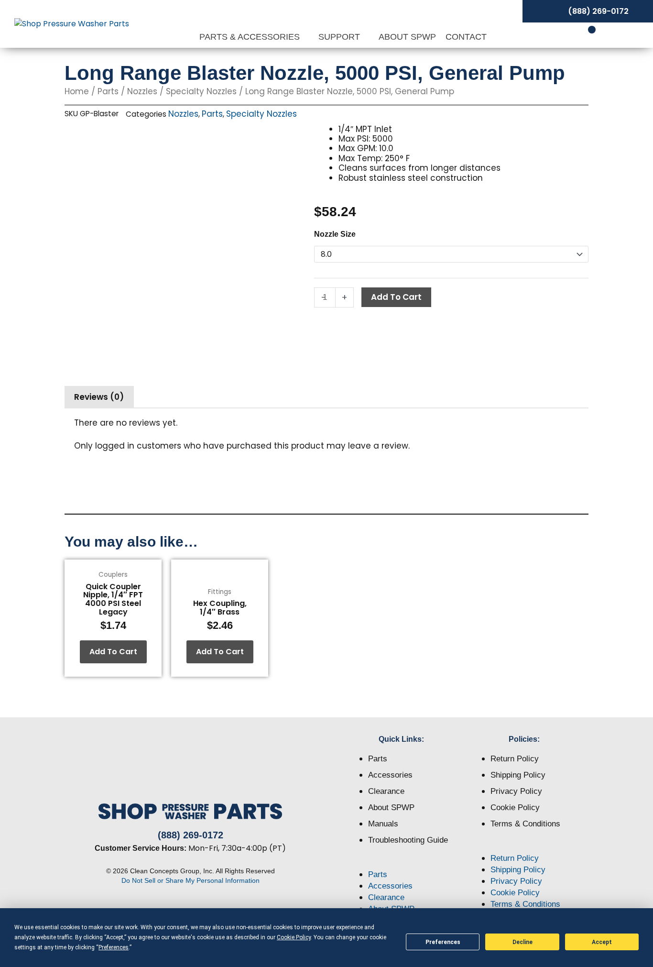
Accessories (390, 775)
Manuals (383, 823)
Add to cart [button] (113, 651)
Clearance (386, 791)
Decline (522, 942)
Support (340, 37)
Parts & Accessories (250, 37)
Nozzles (142, 91)
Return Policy (514, 758)
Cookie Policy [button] (294, 937)
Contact (466, 37)
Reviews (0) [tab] (99, 397)
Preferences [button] (113, 947)
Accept (602, 942)
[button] (401, 863)
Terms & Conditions (525, 823)
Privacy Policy (516, 791)
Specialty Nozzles (201, 91)
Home (77, 91)
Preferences (442, 942)
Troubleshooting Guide (408, 840)
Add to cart (396, 297)
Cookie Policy (515, 807)
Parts (108, 91)
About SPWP (407, 37)
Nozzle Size (335, 234)
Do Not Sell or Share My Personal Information (190, 880)
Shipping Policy (517, 775)
